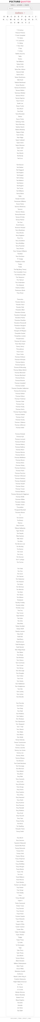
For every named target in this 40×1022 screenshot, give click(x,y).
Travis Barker (20, 869)
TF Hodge (20, 259)
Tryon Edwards (20, 919)
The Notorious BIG (20, 274)
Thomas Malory (20, 444)
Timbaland (20, 600)
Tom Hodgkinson (20, 686)
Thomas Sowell (20, 483)
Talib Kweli (20, 80)
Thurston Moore (20, 512)
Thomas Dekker (20, 393)
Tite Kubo (20, 618)
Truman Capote (20, 916)
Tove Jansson (20, 840)
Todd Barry (20, 639)
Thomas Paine (20, 470)
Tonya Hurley (20, 821)
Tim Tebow (20, 594)
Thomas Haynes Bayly (20, 412)
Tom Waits (20, 732)
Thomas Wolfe (20, 496)
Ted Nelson (20, 183)
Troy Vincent (20, 911)
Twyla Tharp (20, 940)
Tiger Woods (20, 531)
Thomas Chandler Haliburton (20, 388)
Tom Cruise (20, 665)
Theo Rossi (20, 293)
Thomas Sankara (20, 478)
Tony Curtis (20, 781)
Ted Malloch (20, 180)
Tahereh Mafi (20, 72)
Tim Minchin (20, 589)
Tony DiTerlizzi (20, 784)
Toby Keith (20, 634)
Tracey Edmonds (20, 848)
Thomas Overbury (20, 468)
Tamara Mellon (20, 90)
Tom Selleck (20, 716)
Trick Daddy (20, 892)
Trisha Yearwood (20, 903)
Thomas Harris (20, 409)
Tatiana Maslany (20, 129)
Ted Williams (20, 191)
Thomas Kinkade (20, 434)
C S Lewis (20, 989)
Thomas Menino (20, 452)
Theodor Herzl (20, 304)
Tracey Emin (20, 851)
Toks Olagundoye (20, 649)
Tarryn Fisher (20, 119)
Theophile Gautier (20, 333)
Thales (20, 264)
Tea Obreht (20, 153)
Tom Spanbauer (20, 721)
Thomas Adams (20, 362)
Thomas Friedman (20, 399)
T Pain (20, 48)
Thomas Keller (20, 427)
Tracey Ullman (20, 856)
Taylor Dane (20, 142)
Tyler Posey (20, 953)
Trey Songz (20, 890)
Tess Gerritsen (20, 256)
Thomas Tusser (20, 489)
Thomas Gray (20, 404)
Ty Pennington (20, 945)
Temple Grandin (20, 198)
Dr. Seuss (20, 987)
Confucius (20, 974)
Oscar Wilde (20, 968)
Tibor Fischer (20, 525)
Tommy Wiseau (20, 758)
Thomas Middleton (20, 457)
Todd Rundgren (20, 644)
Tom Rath (20, 711)
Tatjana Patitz (20, 132)
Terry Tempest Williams (20, 251)
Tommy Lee (20, 753)
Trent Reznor (20, 879)
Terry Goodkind (20, 240)
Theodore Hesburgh (20, 315)
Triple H (20, 900)
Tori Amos (20, 823)
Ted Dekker (20, 167)
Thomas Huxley (20, 419)
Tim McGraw (20, 587)
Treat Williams (20, 877)
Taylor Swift (20, 148)
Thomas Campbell (20, 383)
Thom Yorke (20, 354)
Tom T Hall (20, 726)
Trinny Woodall (20, 898)
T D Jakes (20, 38)
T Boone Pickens (20, 32)
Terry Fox (20, 238)
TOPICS (13, 5)
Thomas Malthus (20, 447)
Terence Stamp (20, 212)
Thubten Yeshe (20, 504)
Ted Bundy (20, 155)
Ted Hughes (20, 172)
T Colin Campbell (20, 35)
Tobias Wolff (20, 628)
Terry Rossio (20, 248)
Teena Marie (20, 193)
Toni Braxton (20, 760)
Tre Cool (20, 874)
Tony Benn (20, 774)
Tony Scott (20, 813)
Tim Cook (20, 551)
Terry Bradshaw (20, 230)
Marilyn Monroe (20, 992)
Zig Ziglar (20, 1010)
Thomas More (20, 462)
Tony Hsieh (20, 800)
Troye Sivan (20, 913)
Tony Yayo (20, 818)
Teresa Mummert (20, 214)
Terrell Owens (20, 225)
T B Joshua (20, 30)
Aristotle (20, 1005)
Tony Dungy (20, 787)
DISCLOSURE (14, 1018)
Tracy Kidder (20, 861)
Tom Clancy (20, 660)
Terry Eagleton (20, 235)
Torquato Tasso (20, 829)
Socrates (20, 1002)
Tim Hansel (20, 576)
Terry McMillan (20, 243)
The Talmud (20, 280)
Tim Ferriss (20, 562)
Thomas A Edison (20, 357)
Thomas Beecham (20, 372)
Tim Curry (20, 554)
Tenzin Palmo (20, 204)
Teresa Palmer (20, 219)
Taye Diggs (20, 137)
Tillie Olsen (20, 538)
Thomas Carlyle (20, 385)
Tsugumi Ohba (20, 924)
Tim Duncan (20, 557)
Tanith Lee (20, 103)
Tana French (20, 101)
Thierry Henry (20, 346)
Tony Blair (20, 776)
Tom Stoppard (20, 724)
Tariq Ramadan (20, 114)
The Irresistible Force (20, 272)
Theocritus (20, 299)
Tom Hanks (20, 681)
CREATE (26, 5)
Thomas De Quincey (20, 391)
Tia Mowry (20, 520)
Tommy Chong (20, 745)
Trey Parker (20, 887)
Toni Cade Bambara (20, 763)
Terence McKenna (20, 206)
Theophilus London (20, 336)
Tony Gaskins (20, 792)
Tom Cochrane (20, 663)
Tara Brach (20, 108)
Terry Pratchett (20, 246)
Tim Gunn (20, 574)
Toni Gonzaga (20, 766)
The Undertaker (20, 282)
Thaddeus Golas (20, 261)
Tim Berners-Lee (20, 544)
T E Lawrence (20, 40)
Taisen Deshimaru (20, 77)
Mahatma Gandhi (20, 971)
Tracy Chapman (20, 858)
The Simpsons (20, 277)
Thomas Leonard (20, 439)
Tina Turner (20, 613)
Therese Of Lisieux (20, 341)
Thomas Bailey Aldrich (20, 370)
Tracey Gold (20, 853)
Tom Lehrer (20, 694)
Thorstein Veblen (20, 502)
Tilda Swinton (20, 536)
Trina (20, 895)
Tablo (20, 56)
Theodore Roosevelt (20, 323)
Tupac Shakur (20, 934)
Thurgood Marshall (20, 510)
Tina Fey (20, 610)
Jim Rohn (20, 1008)
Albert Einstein (20, 961)
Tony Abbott (20, 771)
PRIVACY (25, 1018)
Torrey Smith (20, 831)
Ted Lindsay (20, 178)
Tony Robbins (20, 810)
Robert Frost (20, 997)
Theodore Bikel (20, 310)
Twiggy (20, 937)
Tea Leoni (20, 150)
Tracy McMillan (20, 864)
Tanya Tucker (20, 106)
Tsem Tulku (20, 921)
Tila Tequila (20, 533)
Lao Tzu (20, 984)
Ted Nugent (20, 185)
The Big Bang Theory (20, 269)
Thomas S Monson (20, 476)
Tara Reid (20, 111)
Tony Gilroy (20, 795)
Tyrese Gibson (20, 958)
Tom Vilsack (20, 729)
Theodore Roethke (20, 320)
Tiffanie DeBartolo (20, 528)
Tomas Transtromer (20, 742)
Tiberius (20, 523)
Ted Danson (20, 164)
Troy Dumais (20, 908)
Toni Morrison (20, 768)
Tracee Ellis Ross (20, 845)
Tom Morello (20, 697)
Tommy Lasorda (20, 747)
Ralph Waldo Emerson (20, 981)
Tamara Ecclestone (20, 87)
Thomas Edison (20, 396)
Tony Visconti (20, 815)
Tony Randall (20, 808)
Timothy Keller (20, 605)
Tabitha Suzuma (20, 53)
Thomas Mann (20, 449)
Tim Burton (20, 549)
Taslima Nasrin (20, 127)
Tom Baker (20, 652)
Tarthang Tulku (20, 121)
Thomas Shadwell (20, 481)
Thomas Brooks (20, 378)
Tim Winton (20, 597)
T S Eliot (20, 51)
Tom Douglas (20, 673)
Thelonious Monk (20, 290)
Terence (20, 209)
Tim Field (20, 568)
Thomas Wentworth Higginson (20, 494)
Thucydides (20, 507)
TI (20, 515)
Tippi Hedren (20, 615)
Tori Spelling (20, 826)
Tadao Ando (20, 64)
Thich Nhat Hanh (20, 344)
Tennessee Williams (20, 201)
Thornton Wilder (20, 499)
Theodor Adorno (20, 302)
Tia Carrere (20, 517)
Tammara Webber (20, 93)
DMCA (29, 1018)
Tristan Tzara (20, 906)
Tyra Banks (20, 955)
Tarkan (20, 116)
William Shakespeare (20, 963)
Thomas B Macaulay (20, 367)
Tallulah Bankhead (20, 82)
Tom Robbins (20, 713)
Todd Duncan (20, 642)
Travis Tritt (20, 872)
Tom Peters (20, 706)
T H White (20, 43)
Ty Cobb (20, 942)
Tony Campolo (20, 779)
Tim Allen (20, 541)
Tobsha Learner (20, 631)
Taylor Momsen (20, 145)
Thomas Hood (20, 417)
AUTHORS (19, 5)
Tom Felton (20, 676)
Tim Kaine (20, 584)
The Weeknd (20, 285)
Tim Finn (20, 571)
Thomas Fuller (20, 401)
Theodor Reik (20, 307)
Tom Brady (20, 655)
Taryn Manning (20, 124)
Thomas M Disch (20, 442)
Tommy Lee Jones (20, 750)
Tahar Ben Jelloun (20, 69)
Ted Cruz (20, 158)
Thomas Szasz (20, 486)
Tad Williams (20, 61)
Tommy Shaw (20, 755)
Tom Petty (20, 708)
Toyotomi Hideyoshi (20, 843)
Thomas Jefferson (20, 425)
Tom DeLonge (20, 670)
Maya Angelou (20, 1000)
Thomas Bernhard (20, 375)
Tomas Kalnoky (20, 740)
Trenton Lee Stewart (20, 885)
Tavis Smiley (20, 135)
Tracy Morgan (20, 866)
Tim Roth (20, 592)
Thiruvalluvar (20, 349)
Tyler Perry (20, 950)
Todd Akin (20, 636)
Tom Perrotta (20, 703)
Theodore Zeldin (20, 328)
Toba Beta (20, 623)
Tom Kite (20, 689)
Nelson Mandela (20, 995)
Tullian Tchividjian (20, 932)
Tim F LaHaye (20, 559)
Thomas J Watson (20, 422)
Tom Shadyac (20, 719)
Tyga (20, 947)
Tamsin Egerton (20, 98)
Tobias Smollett (20, 626)
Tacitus (20, 59)
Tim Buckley (20, 546)
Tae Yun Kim (20, 66)
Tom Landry (20, 691)
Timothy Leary (20, 608)
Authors (19, 13)
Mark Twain (20, 966)
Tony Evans (20, 789)
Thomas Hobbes (20, 414)
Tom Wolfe (20, 737)
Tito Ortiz (20, 621)
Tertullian (20, 253)
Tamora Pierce (20, 95)
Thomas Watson (20, 491)
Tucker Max (20, 929)
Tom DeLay (20, 668)
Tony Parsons (20, 805)
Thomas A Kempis (20, 359)
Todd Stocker (20, 647)
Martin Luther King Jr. (20, 976)
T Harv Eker (20, 46)
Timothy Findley (20, 602)
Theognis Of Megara (20, 330)
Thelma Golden (20, 287)
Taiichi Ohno (20, 74)
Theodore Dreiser (20, 312)
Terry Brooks (20, 233)
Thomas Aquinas (20, 365)
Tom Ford (20, 678)
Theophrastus (20, 338)
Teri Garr (20, 222)
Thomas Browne (20, 380)
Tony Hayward (20, 797)
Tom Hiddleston (20, 683)
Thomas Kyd (20, 436)
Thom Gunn (20, 351)
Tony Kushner (20, 802)
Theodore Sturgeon (20, 325)
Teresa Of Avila (20, 217)
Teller (20, 196)
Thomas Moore (20, 460)
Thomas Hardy (20, 406)
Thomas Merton (20, 455)
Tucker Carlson (20, 926)
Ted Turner (20, 188)
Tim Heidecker (20, 579)
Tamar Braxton (20, 85)
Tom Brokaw (20, 657)
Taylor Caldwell (20, 140)
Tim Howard (20, 581)
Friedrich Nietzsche (20, 979)
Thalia (20, 267)
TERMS (19, 1018)
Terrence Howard (20, 227)
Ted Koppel (20, 175)
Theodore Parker (20, 317)
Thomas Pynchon (20, 473)
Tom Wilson (20, 734)
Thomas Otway (20, 465)
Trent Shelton (20, 882)
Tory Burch (20, 838)
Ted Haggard (20, 170)
